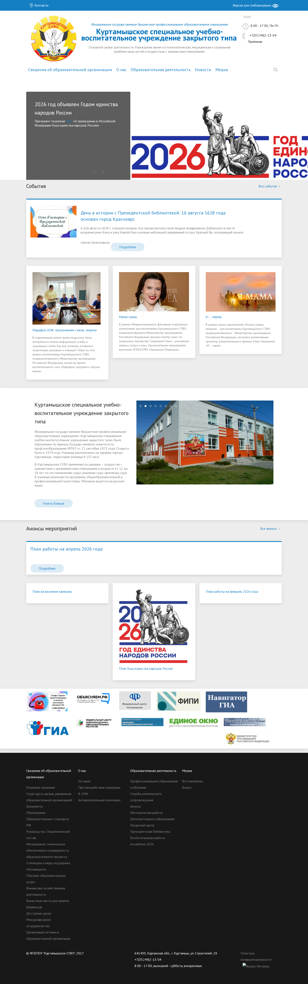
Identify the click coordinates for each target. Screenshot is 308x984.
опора (98, 138)
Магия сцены (128, 317)
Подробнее (127, 247)
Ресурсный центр (142, 825)
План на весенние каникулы (52, 591)
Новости (203, 69)
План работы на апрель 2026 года (66, 549)
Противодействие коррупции (99, 787)
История (84, 781)
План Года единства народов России (146, 668)
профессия (73, 138)
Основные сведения (40, 787)
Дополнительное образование (152, 819)
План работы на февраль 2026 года (232, 591)
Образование (35, 812)
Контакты (41, 5)
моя (88, 138)
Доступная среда (38, 913)
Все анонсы (269, 528)
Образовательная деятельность (161, 69)
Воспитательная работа (147, 838)
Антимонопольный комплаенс (99, 800)
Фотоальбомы (192, 781)
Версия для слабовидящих (252, 5)
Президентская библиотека (150, 831)
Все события (268, 186)
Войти (247, 17)
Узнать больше (53, 503)
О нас (121, 69)
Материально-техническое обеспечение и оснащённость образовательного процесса (47, 850)
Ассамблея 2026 (142, 844)
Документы (34, 806)
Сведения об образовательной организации (70, 69)
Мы (37, 121)
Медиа (221, 69)
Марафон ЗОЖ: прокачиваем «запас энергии (64, 330)
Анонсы (135, 806)
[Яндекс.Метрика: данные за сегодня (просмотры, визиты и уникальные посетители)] (256, 966)
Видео (187, 787)
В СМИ (83, 794)
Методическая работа (146, 812)
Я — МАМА (213, 317)
